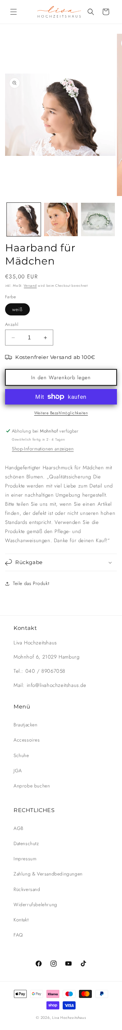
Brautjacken (26, 724)
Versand (30, 285)
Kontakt (21, 919)
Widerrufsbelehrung (35, 904)
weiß (17, 309)
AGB (18, 828)
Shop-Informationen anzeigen (43, 448)
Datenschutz (26, 843)
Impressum (25, 858)
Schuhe (21, 755)
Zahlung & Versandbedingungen (48, 873)
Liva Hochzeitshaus (69, 1017)
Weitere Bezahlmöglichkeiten (61, 413)
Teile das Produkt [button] (31, 583)
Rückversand (27, 889)
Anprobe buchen (32, 785)
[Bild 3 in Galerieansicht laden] (98, 219)
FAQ (18, 934)
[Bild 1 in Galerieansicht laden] (24, 219)
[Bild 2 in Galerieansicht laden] (61, 219)
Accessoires (27, 739)
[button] (13, 11)
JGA (18, 770)
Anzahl (11, 324)
